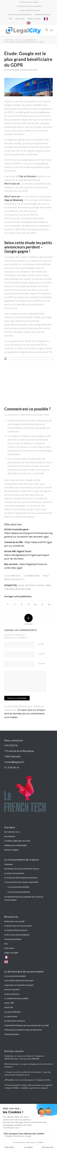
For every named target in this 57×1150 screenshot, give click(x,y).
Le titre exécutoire (11, 994)
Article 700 (8, 1007)
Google (40, 585)
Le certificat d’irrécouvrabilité (16, 998)
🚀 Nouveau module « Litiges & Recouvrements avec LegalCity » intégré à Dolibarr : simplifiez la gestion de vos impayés (28, 1086)
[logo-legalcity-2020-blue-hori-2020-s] (23, 30)
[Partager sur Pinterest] (28, 604)
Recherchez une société (29, 2)
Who (6, 196)
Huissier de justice (12, 989)
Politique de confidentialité (15, 845)
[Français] (46, 19)
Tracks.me (14, 196)
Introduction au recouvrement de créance (21, 868)
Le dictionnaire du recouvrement (29, 6)
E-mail (41, 654)
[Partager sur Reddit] (42, 604)
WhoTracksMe (23, 589)
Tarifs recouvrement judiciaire (20, 14)
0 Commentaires (32, 576)
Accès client (19, 19)
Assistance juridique (42, 14)
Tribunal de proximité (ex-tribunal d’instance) (23, 1030)
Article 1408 (9, 1003)
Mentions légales (11, 850)
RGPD (35, 70)
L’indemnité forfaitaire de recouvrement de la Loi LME (26, 1025)
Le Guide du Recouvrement (29, 10)
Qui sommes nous (12, 832)
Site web (41, 663)
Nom (40, 644)
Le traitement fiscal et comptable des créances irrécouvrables (23, 898)
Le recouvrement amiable (18, 887)
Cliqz (21, 585)
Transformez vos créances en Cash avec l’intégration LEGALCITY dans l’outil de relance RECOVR (24, 1057)
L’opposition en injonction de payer (19, 985)
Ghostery (30, 585)
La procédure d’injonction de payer (19, 980)
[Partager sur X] (14, 604)
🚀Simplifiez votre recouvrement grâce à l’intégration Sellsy (27, 1079)
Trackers (9, 589)
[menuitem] (29, 2)
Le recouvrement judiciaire (19, 892)
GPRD (48, 585)
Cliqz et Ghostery (27, 176)
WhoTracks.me (12, 183)
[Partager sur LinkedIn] (35, 604)
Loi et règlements (12, 70)
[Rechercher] (45, 30)
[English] (29, 23)
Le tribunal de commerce (14, 1021)
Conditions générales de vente (17, 841)
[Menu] (51, 30)
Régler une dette (34, 19)
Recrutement (9, 836)
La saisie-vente (10, 1016)
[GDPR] (28, 87)
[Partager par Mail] (49, 604)
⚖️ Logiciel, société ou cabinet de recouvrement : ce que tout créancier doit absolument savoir (27, 1073)
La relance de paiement (14, 873)
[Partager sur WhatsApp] (21, 604)
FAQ (10, 19)
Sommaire (8, 864)
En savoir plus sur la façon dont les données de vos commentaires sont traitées (24, 713)
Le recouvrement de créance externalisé (21, 882)
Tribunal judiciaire (11, 1034)
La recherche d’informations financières (21, 877)
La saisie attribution (12, 1012)
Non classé (27, 70)
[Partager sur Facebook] (7, 604)
